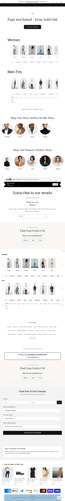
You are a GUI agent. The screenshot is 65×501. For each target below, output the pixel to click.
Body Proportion (9, 407)
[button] (3, 3)
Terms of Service (41, 330)
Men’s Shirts (52, 334)
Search (9, 327)
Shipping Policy (12, 334)
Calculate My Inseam (32, 432)
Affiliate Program (22, 330)
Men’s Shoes (12, 330)
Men (33, 240)
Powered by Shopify (37, 348)
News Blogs (32, 338)
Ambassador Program (30, 334)
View (3, 484)
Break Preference (9, 423)
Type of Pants (8, 415)
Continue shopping (32, 27)
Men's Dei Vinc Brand (26, 327)
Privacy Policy (51, 330)
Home (35, 327)
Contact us (31, 330)
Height (5, 399)
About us (15, 327)
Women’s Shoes (42, 334)
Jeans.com (29, 348)
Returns (20, 334)
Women (26, 240)
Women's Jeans (43, 327)
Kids (40, 240)
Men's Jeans (53, 327)
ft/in (59, 402)
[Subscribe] (45, 216)
